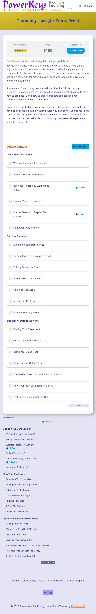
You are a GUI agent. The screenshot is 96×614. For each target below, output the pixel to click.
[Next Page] (88, 406)
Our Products (29, 580)
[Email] (50, 592)
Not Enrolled (20, 50)
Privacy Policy (55, 580)
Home (15, 580)
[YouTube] (45, 592)
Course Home (8, 418)
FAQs (42, 580)
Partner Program (75, 580)
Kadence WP (78, 606)
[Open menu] (80, 6)
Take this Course (75, 50)
